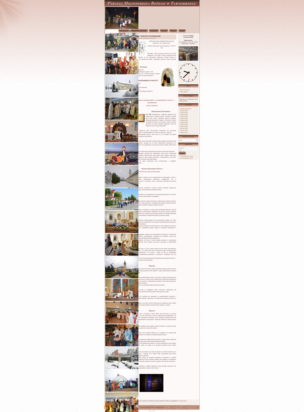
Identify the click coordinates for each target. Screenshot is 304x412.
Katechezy (153, 31)
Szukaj (182, 31)
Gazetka (164, 31)
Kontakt (173, 31)
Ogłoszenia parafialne (139, 31)
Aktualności (124, 31)
